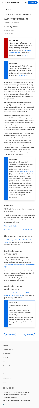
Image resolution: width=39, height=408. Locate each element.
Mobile (12, 30)
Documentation (8, 14)
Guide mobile (27, 14)
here (25, 55)
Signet (7, 26)
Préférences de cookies (10, 397)
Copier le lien (15, 26)
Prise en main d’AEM (10, 226)
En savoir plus (23, 75)
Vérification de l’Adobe (26, 171)
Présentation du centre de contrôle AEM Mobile (18, 230)
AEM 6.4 (18, 14)
